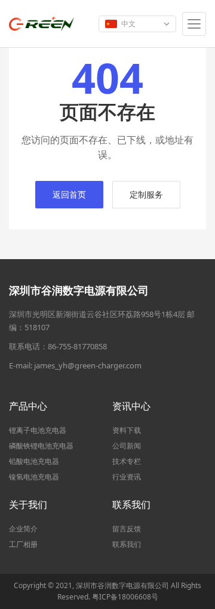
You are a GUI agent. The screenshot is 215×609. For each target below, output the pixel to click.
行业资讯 (126, 477)
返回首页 (69, 194)
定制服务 (146, 194)
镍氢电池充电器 (34, 477)
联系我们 (126, 544)
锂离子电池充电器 (37, 430)
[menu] (194, 24)
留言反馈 (126, 529)
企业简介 (23, 529)
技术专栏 (126, 461)
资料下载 (126, 430)
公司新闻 (126, 446)
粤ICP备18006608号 (125, 597)
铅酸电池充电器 (34, 461)
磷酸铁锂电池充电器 (41, 446)
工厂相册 (23, 544)
